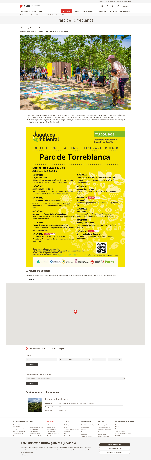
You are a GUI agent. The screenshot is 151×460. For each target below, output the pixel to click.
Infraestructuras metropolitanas (51, 430)
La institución (33, 425)
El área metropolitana (28, 11)
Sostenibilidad (85, 427)
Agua (82, 432)
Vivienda (77, 11)
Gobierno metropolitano (36, 427)
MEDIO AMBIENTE (86, 422)
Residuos (83, 429)
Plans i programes (120, 431)
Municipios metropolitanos (20, 429)
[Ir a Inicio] (20, 14)
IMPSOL (66, 427)
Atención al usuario (103, 432)
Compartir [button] (118, 6)
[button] (100, 1)
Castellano (125, 6)
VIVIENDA (66, 422)
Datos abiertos (17, 436)
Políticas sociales (119, 429)
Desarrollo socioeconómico (120, 11)
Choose (104, 360)
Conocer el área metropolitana (17, 425)
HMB (65, 433)
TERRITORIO (50, 422)
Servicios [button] (107, 6)
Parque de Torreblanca (56, 399)
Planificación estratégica (36, 436)
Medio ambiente (89, 11)
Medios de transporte (104, 427)
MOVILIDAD (101, 422)
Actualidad (67, 436)
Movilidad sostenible (103, 436)
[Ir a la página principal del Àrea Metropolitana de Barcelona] (30, 6)
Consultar (31, 280)
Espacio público (51, 427)
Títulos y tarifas (102, 434)
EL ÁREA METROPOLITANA (20, 422)
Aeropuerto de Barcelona (105, 429)
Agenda (49, 436)
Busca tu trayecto (102, 425)
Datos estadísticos (18, 433)
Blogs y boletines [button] (112, 6)
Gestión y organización (53, 433)
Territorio (66, 11)
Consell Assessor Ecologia (88, 425)
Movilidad (102, 11)
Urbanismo (50, 425)
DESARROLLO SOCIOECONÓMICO (124, 422)
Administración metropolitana (34, 430)
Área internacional (35, 433)
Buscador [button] (102, 6)
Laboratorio (84, 434)
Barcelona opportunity (19, 431)
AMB (40, 11)
